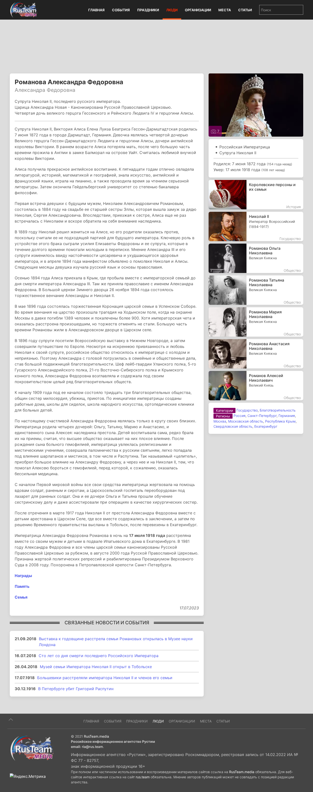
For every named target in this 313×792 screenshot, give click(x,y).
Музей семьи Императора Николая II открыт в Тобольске (96, 666)
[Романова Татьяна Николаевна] (256, 290)
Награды (23, 575)
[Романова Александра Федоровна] (256, 104)
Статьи (245, 10)
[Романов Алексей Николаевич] (256, 385)
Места (224, 10)
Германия (287, 416)
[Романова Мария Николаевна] (256, 322)
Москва (219, 421)
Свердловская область (232, 426)
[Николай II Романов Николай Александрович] (256, 226)
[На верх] (10, 719)
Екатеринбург (265, 426)
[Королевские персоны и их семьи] (256, 194)
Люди (172, 10)
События (121, 10)
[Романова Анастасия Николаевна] (256, 353)
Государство (247, 410)
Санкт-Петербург (262, 416)
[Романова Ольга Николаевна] (256, 258)
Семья (21, 597)
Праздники (148, 10)
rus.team (143, 777)
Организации (198, 10)
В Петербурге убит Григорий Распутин (75, 688)
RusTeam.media (96, 736)
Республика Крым (280, 421)
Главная (96, 10)
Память (22, 586)
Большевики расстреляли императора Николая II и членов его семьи (104, 677)
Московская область (245, 421)
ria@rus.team (92, 747)
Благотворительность (278, 410)
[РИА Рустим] (32, 747)
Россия (240, 416)
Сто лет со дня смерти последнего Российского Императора (98, 655)
